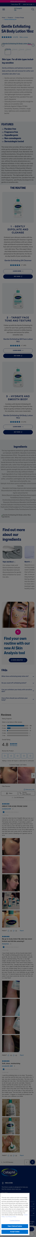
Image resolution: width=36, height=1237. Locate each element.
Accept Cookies (15, 1231)
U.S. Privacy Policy (11, 1216)
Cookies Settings (15, 1220)
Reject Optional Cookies (15, 1226)
